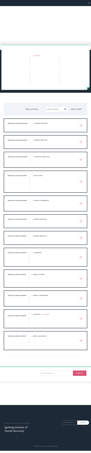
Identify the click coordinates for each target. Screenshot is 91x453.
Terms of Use (50, 444)
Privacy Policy (40, 444)
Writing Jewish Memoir (70, 8)
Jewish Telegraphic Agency (15, 440)
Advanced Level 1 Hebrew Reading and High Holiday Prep (49, 259)
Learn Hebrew (56, 421)
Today (13, 109)
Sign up (79, 373)
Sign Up (83, 422)
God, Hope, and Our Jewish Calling (49, 282)
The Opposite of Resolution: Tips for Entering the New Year (44, 61)
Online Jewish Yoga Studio (47, 162)
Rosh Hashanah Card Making (32, 8)
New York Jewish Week (35, 440)
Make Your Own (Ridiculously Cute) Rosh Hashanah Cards (73, 58)
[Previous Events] (21, 109)
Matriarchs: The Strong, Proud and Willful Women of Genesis (75, 75)
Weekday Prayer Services (46, 126)
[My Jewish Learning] (17, 415)
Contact (54, 413)
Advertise (36, 417)
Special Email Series (41, 421)
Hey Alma (67, 440)
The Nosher (49, 440)
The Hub (54, 417)
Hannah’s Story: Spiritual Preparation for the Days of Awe (48, 343)
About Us (36, 413)
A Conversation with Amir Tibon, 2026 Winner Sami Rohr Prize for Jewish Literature (44, 76)
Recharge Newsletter (41, 425)
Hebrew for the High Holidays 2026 (13, 74)
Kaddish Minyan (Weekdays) (47, 206)
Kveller (58, 440)
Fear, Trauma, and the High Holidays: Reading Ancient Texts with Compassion (49, 184)
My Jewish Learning (79, 440)
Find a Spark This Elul (52, 8)
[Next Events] (23, 109)
